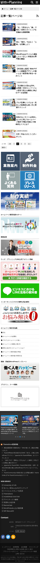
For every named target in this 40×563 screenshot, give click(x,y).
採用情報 (16, 547)
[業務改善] (20, 247)
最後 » (4, 147)
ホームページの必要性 (9, 336)
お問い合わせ (20, 531)
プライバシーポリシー (10, 551)
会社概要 (24, 547)
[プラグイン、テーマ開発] (20, 397)
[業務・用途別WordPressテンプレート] (20, 372)
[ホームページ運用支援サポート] (20, 225)
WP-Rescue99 (9, 511)
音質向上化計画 (9, 502)
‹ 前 (10, 144)
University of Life (10, 485)
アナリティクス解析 (11, 499)
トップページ (6, 547)
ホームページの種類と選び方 (12, 344)
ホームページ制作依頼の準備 (12, 352)
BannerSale (8, 505)
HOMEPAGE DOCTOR (12, 496)
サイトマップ (33, 547)
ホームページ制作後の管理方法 (12, 356)
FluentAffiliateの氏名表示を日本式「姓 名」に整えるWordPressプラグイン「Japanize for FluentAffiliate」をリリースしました (20, 455)
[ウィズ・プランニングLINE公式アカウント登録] (20, 271)
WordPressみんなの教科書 (13, 508)
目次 (4, 332)
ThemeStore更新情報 (10, 444)
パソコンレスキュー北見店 (13, 491)
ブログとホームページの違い (12, 340)
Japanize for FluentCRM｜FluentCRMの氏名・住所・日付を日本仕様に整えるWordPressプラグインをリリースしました (20, 467)
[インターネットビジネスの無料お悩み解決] (20, 314)
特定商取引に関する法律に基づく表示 (20, 549)
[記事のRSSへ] (37, 16)
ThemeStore (8, 494)
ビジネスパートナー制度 (28, 551)
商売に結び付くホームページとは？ (14, 348)
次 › (29, 144)
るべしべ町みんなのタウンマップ (16, 488)
